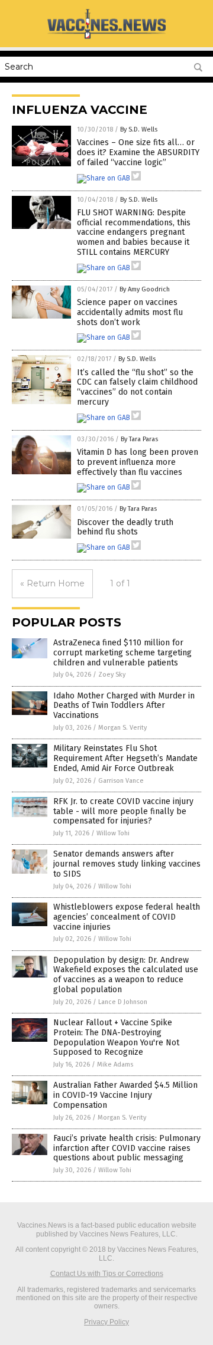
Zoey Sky (111, 674)
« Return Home (52, 583)
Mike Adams (115, 1064)
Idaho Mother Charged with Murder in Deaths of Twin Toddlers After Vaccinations (124, 706)
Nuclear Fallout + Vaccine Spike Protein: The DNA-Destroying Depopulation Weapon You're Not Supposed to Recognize (116, 1037)
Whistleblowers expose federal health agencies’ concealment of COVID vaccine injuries (126, 917)
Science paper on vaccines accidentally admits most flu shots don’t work (130, 312)
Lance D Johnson (122, 1002)
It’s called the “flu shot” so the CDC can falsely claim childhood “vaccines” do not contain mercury (137, 387)
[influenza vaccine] (106, 38)
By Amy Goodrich (145, 289)
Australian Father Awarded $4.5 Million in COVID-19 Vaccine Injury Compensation (125, 1095)
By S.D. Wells (138, 129)
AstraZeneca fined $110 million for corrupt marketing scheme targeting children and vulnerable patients (122, 653)
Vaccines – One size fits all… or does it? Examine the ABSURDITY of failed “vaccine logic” (138, 152)
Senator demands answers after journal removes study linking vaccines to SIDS (127, 864)
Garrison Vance (121, 781)
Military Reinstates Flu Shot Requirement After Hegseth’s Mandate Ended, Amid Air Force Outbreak (125, 758)
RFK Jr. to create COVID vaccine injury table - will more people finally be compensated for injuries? (123, 811)
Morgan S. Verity (122, 727)
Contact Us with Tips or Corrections (106, 1273)
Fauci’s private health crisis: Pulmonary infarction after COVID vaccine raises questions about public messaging (127, 1148)
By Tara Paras (139, 439)
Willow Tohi (113, 833)
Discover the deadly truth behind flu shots (125, 527)
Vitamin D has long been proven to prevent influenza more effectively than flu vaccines (137, 462)
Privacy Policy (106, 1322)
